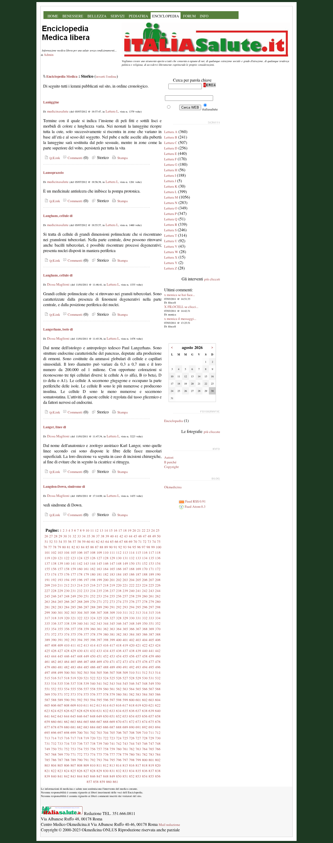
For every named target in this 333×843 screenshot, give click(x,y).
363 (112, 629)
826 (79, 770)
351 (151, 623)
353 (47, 629)
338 (66, 623)
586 (158, 694)
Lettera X (170, 257)
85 (87, 547)
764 (145, 749)
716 (66, 738)
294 (132, 607)
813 (112, 765)
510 (132, 672)
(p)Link (54, 157)
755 (86, 749)
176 (66, 574)
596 (105, 699)
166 (118, 569)
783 (151, 754)
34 (84, 536)
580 (118, 694)
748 (158, 743)
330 (132, 618)
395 (86, 639)
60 (88, 541)
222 (132, 585)
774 (92, 754)
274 (118, 601)
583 (138, 694)
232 (79, 590)
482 (66, 667)
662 (66, 721)
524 (105, 678)
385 (138, 634)
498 (53, 672)
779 (125, 754)
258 (132, 596)
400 (118, 639)
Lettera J (170, 181)
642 (53, 716)
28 (55, 536)
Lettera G (170, 164)
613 (99, 705)
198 (92, 579)
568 (158, 689)
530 (145, 678)
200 (105, 579)
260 (145, 596)
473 (125, 661)
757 (99, 749)
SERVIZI (118, 16)
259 (138, 596)
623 (47, 710)
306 (92, 612)
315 (151, 612)
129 (112, 558)
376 (79, 634)
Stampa (122, 157)
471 (112, 661)
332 (145, 618)
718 (79, 738)
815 (125, 765)
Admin (49, 54)
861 (115, 781)
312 (132, 612)
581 (125, 694)
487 (99, 667)
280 (158, 601)
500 (66, 672)
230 (66, 590)
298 (158, 607)
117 (151, 552)
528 (132, 678)
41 (116, 536)
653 (125, 716)
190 (158, 574)
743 (125, 743)
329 (125, 618)
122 (66, 558)
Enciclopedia (173, 420)
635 (125, 710)
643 (60, 716)
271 (99, 601)
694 (158, 727)
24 (153, 530)
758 (105, 749)
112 (118, 552)
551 (47, 689)
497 (47, 672)
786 (53, 760)
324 (92, 618)
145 (99, 563)
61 (93, 541)
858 (96, 781)
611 (86, 705)
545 (125, 683)
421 (138, 645)
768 (53, 754)
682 (79, 727)
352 (158, 623)
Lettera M (171, 197)
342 (92, 623)
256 (118, 596)
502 (79, 672)
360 (92, 629)
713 (47, 738)
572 (66, 694)
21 (139, 530)
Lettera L (112, 111)
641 (47, 716)
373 (60, 634)
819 (151, 765)
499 (60, 672)
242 (145, 590)
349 (138, 623)
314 (145, 612)
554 (66, 689)
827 (86, 770)
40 (112, 536)
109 (99, 552)
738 (92, 743)
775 (99, 754)
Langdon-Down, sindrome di (64, 486)
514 (158, 672)
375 (73, 634)
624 (53, 710)
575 (86, 694)
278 (145, 601)
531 (151, 678)
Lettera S (170, 230)
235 (99, 590)
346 (118, 623)
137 (47, 563)
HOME (53, 16)
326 (105, 618)
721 (99, 738)
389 (47, 639)
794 (105, 760)
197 (86, 579)
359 (86, 629)
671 (125, 721)
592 (79, 699)
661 (60, 721)
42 (121, 536)
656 (145, 716)
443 (47, 656)
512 (145, 672)
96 (139, 547)
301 (60, 612)
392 (66, 639)
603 (151, 699)
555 (73, 689)
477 (151, 661)
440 (145, 650)
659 (47, 721)
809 (86, 765)
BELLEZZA (96, 16)
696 (53, 732)
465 (73, 661)
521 (86, 678)
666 (92, 721)
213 (73, 585)
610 (79, 705)
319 (60, 618)
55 (65, 541)
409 (60, 645)
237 (112, 590)
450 (92, 656)
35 (88, 536)
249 (73, 596)
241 (138, 590)
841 (60, 776)
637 (138, 710)
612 (92, 705)
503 (86, 672)
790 (79, 760)
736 (79, 743)
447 (73, 656)
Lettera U (170, 241)
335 (47, 623)
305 (86, 612)
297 (151, 607)
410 (66, 645)
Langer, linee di (54, 427)
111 (112, 552)
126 (92, 558)
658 (158, 716)
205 (138, 579)
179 (86, 574)
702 (92, 732)
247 (60, 596)
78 (54, 547)
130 (118, 558)
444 (53, 656)
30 (65, 536)
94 (129, 547)
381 (112, 634)
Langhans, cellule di (58, 215)
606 (53, 705)
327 (112, 618)
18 (125, 530)
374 (66, 634)
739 (99, 743)
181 (99, 574)
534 (53, 683)
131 (125, 558)
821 (47, 770)
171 (151, 569)
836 (145, 770)
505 (99, 672)
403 (138, 639)
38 (102, 536)
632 (105, 710)
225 (151, 585)
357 (73, 629)
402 (132, 639)
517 (60, 678)
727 (138, 738)
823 (60, 770)
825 (73, 770)
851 (125, 776)
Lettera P (170, 213)
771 (73, 754)
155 (47, 569)
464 (66, 661)
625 (60, 710)
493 (138, 667)
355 (60, 629)
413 (86, 645)
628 (79, 710)
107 (86, 552)
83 (78, 547)
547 (138, 683)
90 (111, 547)
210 (53, 585)
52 (51, 541)
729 (151, 738)
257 (125, 596)
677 (47, 727)
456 (132, 656)
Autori (169, 457)
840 (53, 776)
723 (112, 738)
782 (145, 754)
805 (60, 765)
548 (145, 683)
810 (92, 765)
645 (73, 716)
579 (112, 694)
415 (99, 645)
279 (151, 601)
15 (111, 530)
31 (70, 536)
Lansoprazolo (53, 172)
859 (102, 781)
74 (154, 541)
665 (86, 721)
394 (79, 639)
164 (105, 569)
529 (138, 678)
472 (118, 661)
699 (73, 732)
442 (158, 650)
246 (53, 596)
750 (53, 749)
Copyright (171, 466)
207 (151, 579)
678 (53, 727)
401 (125, 639)
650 (105, 716)
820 (158, 765)
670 (118, 721)
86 (92, 547)
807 (73, 765)
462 (53, 661)
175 (60, 574)
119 (47, 558)
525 (112, 678)
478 (158, 661)
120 (53, 558)
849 (112, 776)
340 (79, 623)
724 (118, 738)
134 (145, 558)
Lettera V (170, 246)
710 (145, 732)
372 (53, 634)
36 (93, 536)
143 (86, 563)
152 (145, 563)
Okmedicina (173, 487)
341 (86, 623)
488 (105, 667)
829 (99, 770)
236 (105, 590)
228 (53, 590)
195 (73, 579)
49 (154, 536)
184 (118, 574)
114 (132, 552)
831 (112, 770)
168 (132, 569)
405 (151, 639)
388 (158, 634)
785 (47, 760)
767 (47, 754)
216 (92, 585)
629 (86, 710)
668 (105, 721)
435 (112, 650)
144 (92, 563)
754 (79, 749)
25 (157, 530)
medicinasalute (57, 111)
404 (145, 639)
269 (86, 601)
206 (145, 579)
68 (126, 541)
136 (158, 558)
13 (101, 530)
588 (53, 699)
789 (73, 760)
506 (105, 672)
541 (99, 683)
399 (112, 639)
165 (112, 569)
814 (118, 765)
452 (105, 656)
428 (66, 650)
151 (138, 563)
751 (60, 749)
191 (47, 579)
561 (112, 689)
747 (151, 743)
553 (60, 689)
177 (73, 574)
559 (99, 689)
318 (53, 618)
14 (106, 530)
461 (47, 661)
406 (158, 639)
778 (118, 754)
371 (47, 634)
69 (130, 541)
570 (53, 694)
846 (92, 776)
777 (112, 754)
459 (151, 656)
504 (92, 672)
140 (66, 563)
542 (105, 683)
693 (151, 727)
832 (118, 770)
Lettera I (170, 175)
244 (158, 590)
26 (46, 536)
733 (60, 743)
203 (125, 579)
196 (79, 579)
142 (79, 563)
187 (138, 574)
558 (92, 689)
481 (60, 667)
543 (112, 683)
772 (79, 754)
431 (86, 650)
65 (112, 541)
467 (86, 661)
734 (66, 743)
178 (79, 574)
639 (151, 710)
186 (132, 574)
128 (105, 558)
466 (79, 661)
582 (132, 694)
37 (98, 536)
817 (138, 765)
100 (158, 547)
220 (118, 585)
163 (99, 569)
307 (99, 612)
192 (53, 579)
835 (138, 770)
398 (105, 639)
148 (118, 563)
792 (92, 760)
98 (148, 547)
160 (79, 569)
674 (145, 721)
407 (47, 645)
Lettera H (170, 170)
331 (138, 618)
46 (140, 536)
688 (118, 727)
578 (105, 694)
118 (158, 552)
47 (144, 536)
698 (66, 732)
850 (118, 776)
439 (138, 650)
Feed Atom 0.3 (195, 506)
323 (86, 618)
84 (83, 547)
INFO (204, 16)
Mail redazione (169, 824)
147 (112, 563)
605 (47, 705)
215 (86, 585)
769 (60, 754)
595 (99, 699)
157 (60, 569)
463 (60, 661)
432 (92, 650)
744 (132, 743)
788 (66, 760)
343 (99, 623)
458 (145, 656)
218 (105, 585)
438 (132, 650)
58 (79, 541)
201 (112, 579)
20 (134, 530)
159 (73, 569)
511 (138, 672)
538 (79, 683)
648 (92, 716)
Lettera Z (170, 268)
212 (66, 585)
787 (60, 760)
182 (105, 574)
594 (92, 699)
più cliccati (212, 279)
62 (98, 541)
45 (135, 536)
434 (105, 650)
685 (99, 727)
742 (118, 743)
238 (118, 590)
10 (87, 530)
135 (151, 558)
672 (132, 721)
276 (132, 601)
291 (112, 607)
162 (92, 569)
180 (92, 574)
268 (79, 601)
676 (158, 721)
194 (66, 579)
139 (60, 563)
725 (125, 738)
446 (66, 656)
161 (86, 569)
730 (158, 738)
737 (86, 743)
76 (45, 547)
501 (73, 672)
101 (47, 552)
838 (158, 770)
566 (145, 689)
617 (125, 705)
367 (138, 629)
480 (53, 667)
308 (105, 612)
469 (99, 661)
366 (132, 629)
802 (158, 760)
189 (151, 574)
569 (47, 694)
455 (125, 656)
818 (145, 765)
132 (132, 558)
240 (132, 590)
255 (112, 596)
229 (60, 590)
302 (66, 612)
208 (158, 579)
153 (151, 563)
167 (125, 569)
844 (79, 776)
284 (66, 607)
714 (53, 738)
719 (86, 738)
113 (125, 552)
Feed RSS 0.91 (195, 501)
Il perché (170, 462)
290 (105, 607)
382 (118, 634)
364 (118, 629)
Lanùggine (51, 102)
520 (79, 678)
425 (47, 650)
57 (74, 541)
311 (125, 612)
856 (158, 776)
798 (132, 760)
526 (118, 678)
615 (112, 705)
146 (105, 563)
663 (73, 721)
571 (60, 694)
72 (144, 541)
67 (121, 541)
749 (47, 749)
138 (53, 563)
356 (66, 629)
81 (69, 547)
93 (125, 547)
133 (138, 558)
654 (132, 716)
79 (59, 547)
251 (86, 596)
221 (125, 585)
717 (73, 738)
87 (97, 547)
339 (73, 623)
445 (60, 656)
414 (92, 645)
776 (105, 754)
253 (99, 596)
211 (60, 585)
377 (86, 634)
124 (79, 558)
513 (151, 672)
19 (129, 530)
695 (47, 732)
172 (158, 569)
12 (97, 530)
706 (118, 732)
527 (125, 678)
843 (73, 776)
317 (47, 618)
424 (158, 645)
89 (106, 547)
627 (73, 710)
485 (86, 667)
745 (138, 743)
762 (132, 749)
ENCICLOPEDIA (165, 16)
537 (73, 683)
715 (60, 738)
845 (86, 776)
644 (66, 716)
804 (53, 765)
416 (105, 645)
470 (105, 661)
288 (92, 607)
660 (53, 721)
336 (53, 623)
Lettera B (170, 137)
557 (86, 689)
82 (73, 547)
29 (60, 536)
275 (125, 601)
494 (145, 667)
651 (112, 716)
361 (99, 629)
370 (158, 629)
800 (145, 760)
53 (55, 541)
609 (73, 705)
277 (138, 601)
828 (92, 770)
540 (92, 683)
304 (79, 612)
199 (99, 579)
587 (47, 699)
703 (99, 732)
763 (138, 749)
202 (118, 579)
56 (70, 541)
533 (47, 683)
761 (125, 749)
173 (47, 574)
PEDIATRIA (138, 16)
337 (60, 623)
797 (125, 760)
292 (118, 607)
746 (145, 743)
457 (138, 656)
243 (151, 590)
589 (60, 699)
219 (112, 585)
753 (73, 749)
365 (125, 629)
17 (120, 530)
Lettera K (170, 186)
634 (118, 710)
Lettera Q (170, 219)
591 (73, 699)
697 (60, 732)
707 (125, 732)
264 (53, 601)
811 (99, 765)
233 (86, 590)
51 (46, 541)
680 (66, 727)
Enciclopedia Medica (62, 76)
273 (112, 601)
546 (132, 683)
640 (158, 710)
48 (149, 536)
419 (125, 645)
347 (125, 623)
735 (73, 743)
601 (138, 699)
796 (118, 760)
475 (138, 661)
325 (99, 618)
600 (132, 699)
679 (60, 727)
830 (105, 770)
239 (125, 590)
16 (115, 530)
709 (138, 732)
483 (73, 667)
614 (105, 705)
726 (132, 738)
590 (66, 699)
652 (118, 716)
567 (151, 689)
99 (153, 547)
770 (66, 754)
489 (112, 667)
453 (112, 656)
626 (66, 710)
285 (73, 607)
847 (99, 776)
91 (115, 547)
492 (132, 667)
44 (130, 536)
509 (125, 672)
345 (112, 623)
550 (158, 683)
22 (143, 530)
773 (86, 754)
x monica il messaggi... (180, 318)
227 (47, 590)
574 (79, 694)
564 (132, 689)
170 (145, 569)
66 (116, 541)
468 (92, 661)
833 (125, 770)
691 (138, 727)
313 (138, 612)
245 (47, 596)
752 (66, 749)
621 (151, 705)
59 (84, 541)
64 (107, 541)
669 (112, 721)
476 (145, 661)
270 (92, 601)
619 (138, 705)
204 (132, 579)
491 (125, 667)
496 (158, 667)
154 (158, 563)
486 (92, 667)
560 (105, 689)
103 (60, 552)
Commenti (74, 157)
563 (125, 689)
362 (105, 629)
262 (158, 596)
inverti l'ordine (106, 76)
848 (105, 776)
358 (79, 629)
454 (118, 656)
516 (53, 678)
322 (79, 618)
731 (47, 743)
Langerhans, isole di (58, 329)
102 (53, 552)
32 (74, 536)
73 (149, 541)
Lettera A (170, 131)
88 (101, 547)
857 (89, 781)
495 (151, 667)
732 (53, 743)
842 (66, 776)
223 (138, 585)
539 (86, 683)
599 (125, 699)
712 (158, 732)
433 (99, 650)
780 (132, 754)
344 (105, 623)
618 (132, 705)
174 (53, 574)
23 (148, 530)
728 (145, 738)
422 (145, 645)
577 (99, 694)
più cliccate (212, 431)
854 (145, 776)
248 (66, 596)
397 (99, 639)
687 (112, 727)
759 (112, 749)
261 (151, 596)
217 (99, 585)
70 (135, 541)
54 (60, 541)
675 (151, 721)
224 (145, 585)
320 (66, 618)
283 (60, 607)
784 (158, 754)
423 (151, 645)
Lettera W (171, 251)
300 (53, 612)
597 (112, 699)
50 (159, 536)
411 (73, 645)
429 (73, 650)
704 (105, 732)
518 (66, 678)
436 (118, 650)
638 (145, 710)
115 (138, 552)
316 (158, 612)
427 (60, 650)
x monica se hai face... (179, 294)
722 (105, 738)
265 (60, 601)
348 (132, 623)
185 (125, 574)
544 (118, 683)
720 (92, 738)
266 (66, 601)
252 (92, 596)
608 (66, 705)
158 (66, 569)
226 (158, 585)
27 (51, 536)
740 (105, 743)
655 (138, 716)
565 (138, 689)
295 (138, 607)
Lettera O (170, 208)
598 (118, 699)
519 (73, 678)
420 (132, 645)
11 (92, 530)
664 (79, 721)
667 (99, 721)
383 (125, 634)
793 (99, 760)
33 (79, 536)
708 (132, 732)
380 (105, 634)
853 (138, 776)
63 (102, 541)
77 (50, 547)
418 (118, 645)
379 (99, 634)
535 (60, 683)
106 (79, 552)
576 (92, 694)
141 (73, 563)
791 (86, 760)
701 (86, 732)
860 (109, 781)
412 (79, 645)
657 (151, 716)
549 (151, 683)
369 (151, 629)
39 (107, 536)
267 (73, 601)
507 (112, 672)
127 (99, 558)
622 (158, 705)
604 (158, 699)
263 (47, 601)
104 (66, 552)
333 (151, 618)
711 (151, 732)
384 (132, 634)
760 (118, 749)
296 (145, 607)
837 (151, 770)
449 (86, 656)
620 (145, 705)
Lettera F (170, 159)
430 (79, 650)
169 (138, 569)
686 (105, 727)
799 (138, 760)
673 (138, 721)
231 (73, 590)
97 (143, 547)
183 (112, 574)
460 (158, 656)
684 (92, 727)
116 (145, 552)
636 (132, 710)
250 (79, 596)
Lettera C (170, 142)
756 (92, 749)
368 (145, 629)
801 (151, 760)
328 (118, 618)
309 (112, 612)
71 (140, 541)
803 (47, 765)
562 (118, 689)
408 (53, 645)
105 (73, 552)
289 (99, 607)
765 (151, 749)
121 (60, 558)
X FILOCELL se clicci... (181, 306)
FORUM (189, 16)
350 (145, 623)
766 (158, 749)
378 (92, 634)
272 (105, 601)
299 (47, 612)
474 (132, 661)
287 (86, 607)
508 (118, 672)
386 (145, 634)
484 (79, 667)
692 (145, 727)
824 (66, 770)
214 (79, 585)
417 (112, 645)
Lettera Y (170, 262)
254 (105, 596)
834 (132, 770)
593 (86, 699)
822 (53, 770)
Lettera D (170, 148)
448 (79, 656)
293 (125, 607)
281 (47, 607)
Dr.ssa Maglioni (58, 284)
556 (79, 689)
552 (53, 689)
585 (151, 694)
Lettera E (170, 153)
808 (79, 765)
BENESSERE (72, 16)
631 (99, 710)
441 (151, 650)
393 (73, 639)
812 (105, 765)
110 (105, 552)
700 (79, 732)
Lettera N (170, 202)
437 (125, 650)
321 (73, 618)
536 (66, 683)
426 (53, 650)
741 (112, 743)
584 (145, 694)
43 (126, 536)
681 (73, 727)
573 (73, 694)
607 (60, 705)
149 (125, 563)
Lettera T (170, 235)
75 (159, 541)
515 (47, 678)
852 (132, 776)
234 (92, 590)
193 (60, 579)
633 (112, 710)
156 (53, 569)
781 (138, 754)
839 (47, 776)
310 (118, 612)
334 (158, 618)
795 (112, 760)
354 (53, 629)
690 (132, 727)
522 (92, 678)
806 (66, 765)
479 (47, 667)
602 (145, 699)
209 (47, 585)
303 (73, 612)
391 (60, 639)
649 (99, 716)
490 (118, 667)
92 (120, 547)
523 (99, 678)
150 (132, 563)
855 (151, 776)
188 (145, 574)
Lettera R (170, 224)
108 (92, 552)
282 (53, 607)
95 (134, 547)
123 (73, 558)
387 (151, 634)
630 (92, 710)
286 (79, 607)
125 (86, 558)
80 (64, 547)
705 (112, 732)
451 (99, 656)
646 (79, 716)
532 (158, 678)
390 (53, 639)
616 (118, 705)
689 (125, 727)
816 (132, 765)
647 (86, 716)
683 (86, 727)
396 (92, 639)
